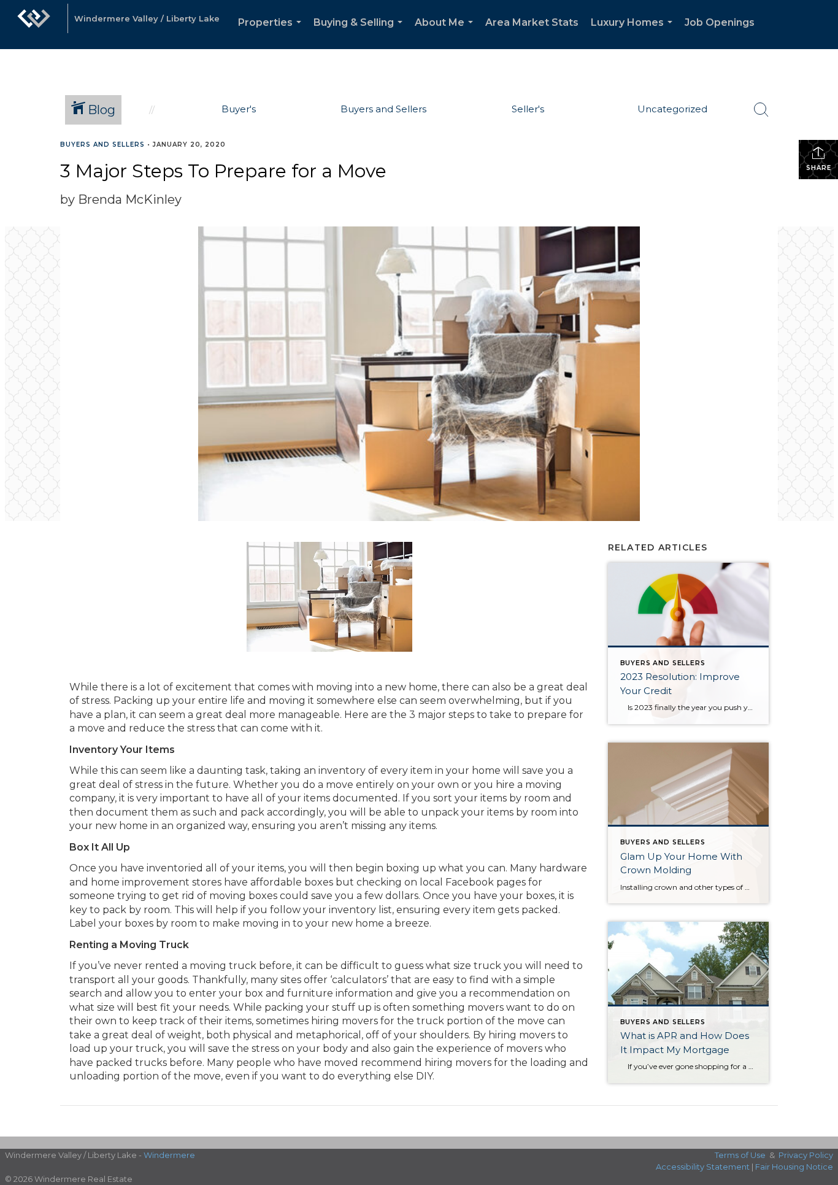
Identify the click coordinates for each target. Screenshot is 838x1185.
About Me (446, 33)
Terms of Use (740, 1155)
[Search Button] (761, 109)
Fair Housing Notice (794, 1166)
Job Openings (720, 22)
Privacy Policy (805, 1155)
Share (818, 168)
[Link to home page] (33, 24)
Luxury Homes (634, 33)
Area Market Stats (532, 22)
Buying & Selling (360, 33)
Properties (272, 33)
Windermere (169, 1155)
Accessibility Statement (703, 1166)
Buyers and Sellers (102, 145)
